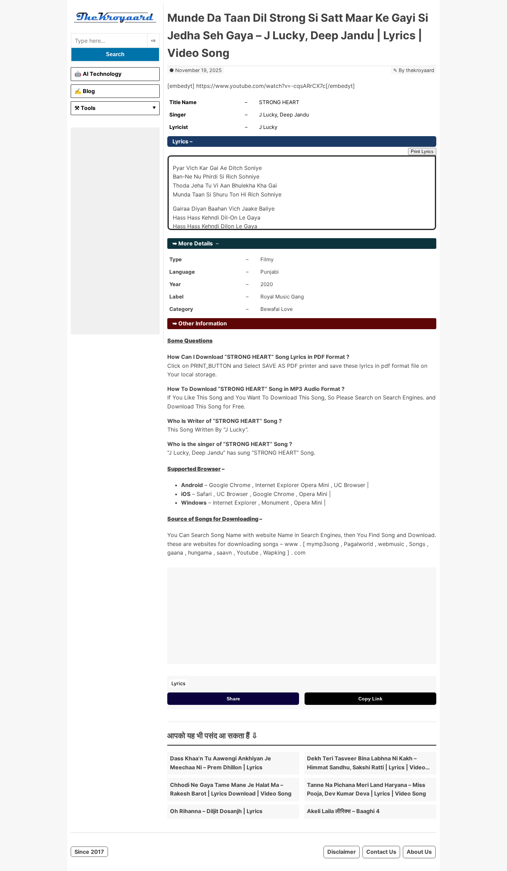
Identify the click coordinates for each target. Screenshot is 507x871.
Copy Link (370, 698)
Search (115, 54)
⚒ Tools (85, 107)
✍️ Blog (84, 91)
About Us (419, 851)
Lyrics (178, 683)
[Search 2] (153, 40)
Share (233, 698)
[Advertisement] (115, 231)
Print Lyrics (422, 151)
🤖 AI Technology (97, 73)
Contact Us (381, 851)
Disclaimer (341, 851)
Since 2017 (89, 851)
